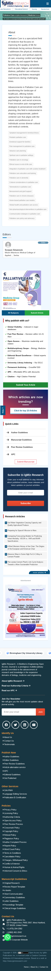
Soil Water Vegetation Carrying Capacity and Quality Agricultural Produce (24, 524)
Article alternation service (15, 767)
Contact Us (9, 741)
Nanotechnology (38, 9)
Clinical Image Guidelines (15, 908)
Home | (26, 967)
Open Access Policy (13, 820)
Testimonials (9, 744)
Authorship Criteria (12, 817)
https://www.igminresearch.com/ (15, 961)
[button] (6, 611)
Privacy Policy (10, 810)
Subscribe (26, 503)
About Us (8, 737)
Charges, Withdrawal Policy (16, 860)
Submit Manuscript (25, 462)
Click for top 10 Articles (25, 410)
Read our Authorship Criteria (15, 686)
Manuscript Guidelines (21, 440)
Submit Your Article (25, 385)
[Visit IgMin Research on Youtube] (33, 724)
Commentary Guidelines (14, 897)
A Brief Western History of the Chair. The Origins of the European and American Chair (26, 547)
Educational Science (13, 9)
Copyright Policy (11, 831)
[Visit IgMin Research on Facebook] (6, 724)
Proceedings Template (13, 905)
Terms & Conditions (12, 853)
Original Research (12, 883)
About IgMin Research (12, 681)
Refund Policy (10, 835)
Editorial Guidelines (12, 774)
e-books (7, 890)
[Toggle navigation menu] (47, 3)
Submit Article (37, 313)
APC (6, 771)
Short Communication (13, 894)
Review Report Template (14, 887)
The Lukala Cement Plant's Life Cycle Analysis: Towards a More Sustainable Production (26, 563)
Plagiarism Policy (11, 838)
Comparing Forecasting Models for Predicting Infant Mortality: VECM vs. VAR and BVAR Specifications (25, 538)
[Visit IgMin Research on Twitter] (15, 724)
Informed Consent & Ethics (15, 871)
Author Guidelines (19, 432)
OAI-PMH (8, 790)
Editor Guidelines (11, 760)
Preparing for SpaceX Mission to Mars (22, 530)
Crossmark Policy (12, 828)
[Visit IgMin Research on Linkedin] (24, 724)
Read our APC (8, 690)
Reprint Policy (10, 846)
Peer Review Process (13, 824)
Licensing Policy (11, 813)
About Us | (34, 967)
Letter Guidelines (11, 901)
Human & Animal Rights (14, 867)
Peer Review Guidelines (22, 447)
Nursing (26, 9)
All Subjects (13, 313)
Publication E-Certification (15, 797)
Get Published (10, 778)
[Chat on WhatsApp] (7, 937)
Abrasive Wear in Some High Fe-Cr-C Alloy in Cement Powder (25, 555)
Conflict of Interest (12, 864)
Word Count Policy (12, 849)
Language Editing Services (15, 794)
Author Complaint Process (15, 842)
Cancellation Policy (12, 856)
